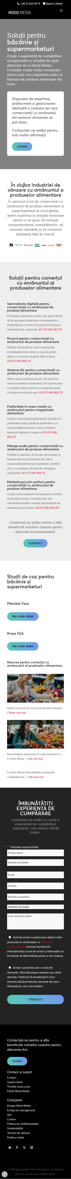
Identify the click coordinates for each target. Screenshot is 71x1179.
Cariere (11, 1119)
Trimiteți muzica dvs (18, 1086)
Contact (22, 146)
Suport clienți (54, 3)
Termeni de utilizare (18, 1133)
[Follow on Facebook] (17, 1147)
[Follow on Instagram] (31, 1147)
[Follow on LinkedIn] (9, 1147)
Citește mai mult (16, 712)
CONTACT (35, 543)
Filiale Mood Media (18, 1091)
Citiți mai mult (35, 758)
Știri (9, 1114)
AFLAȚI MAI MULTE (50, 329)
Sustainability (15, 1128)
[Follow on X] (24, 1147)
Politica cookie (15, 1137)
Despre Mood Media (19, 1105)
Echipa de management (21, 1110)
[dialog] (5, 1174)
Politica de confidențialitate (23, 1123)
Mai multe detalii (23, 616)
